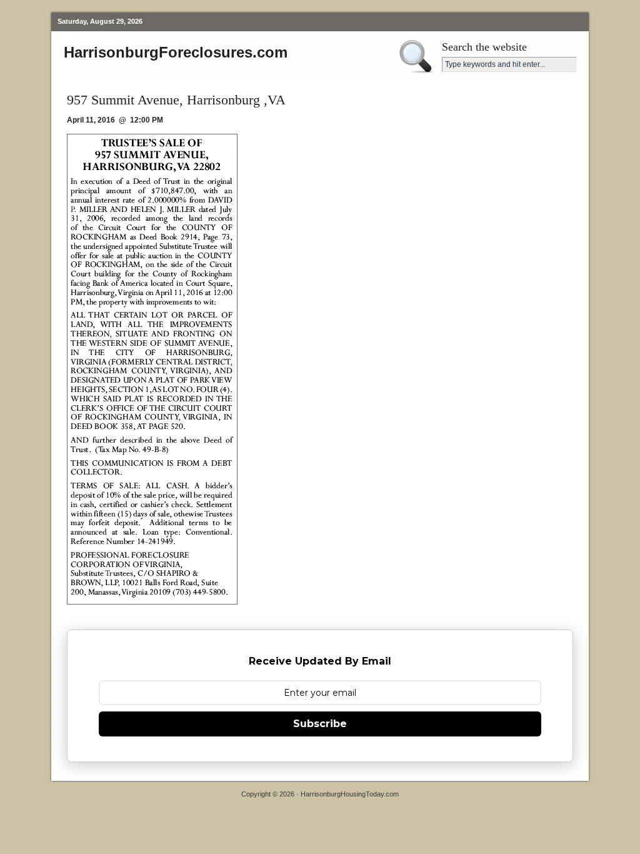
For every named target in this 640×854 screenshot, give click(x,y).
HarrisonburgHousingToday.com (350, 794)
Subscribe (320, 724)
